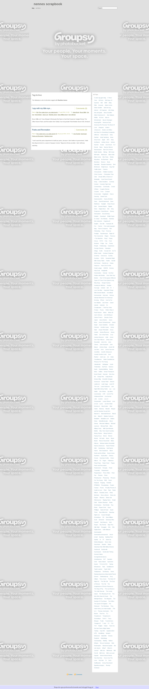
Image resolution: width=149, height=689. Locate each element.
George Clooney (98, 248)
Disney (112, 211)
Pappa (113, 463)
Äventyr (108, 665)
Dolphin (96, 216)
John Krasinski (104, 344)
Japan (96, 320)
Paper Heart (105, 463)
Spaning (101, 537)
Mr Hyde (102, 438)
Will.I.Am (102, 650)
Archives (38, 8)
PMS (105, 480)
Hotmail (105, 273)
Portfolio (109, 482)
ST (103, 539)
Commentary (98, 186)
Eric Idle (102, 223)
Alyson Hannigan (107, 120)
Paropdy (105, 468)
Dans (95, 201)
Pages (104, 460)
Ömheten (96, 667)
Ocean (96, 458)
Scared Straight (105, 515)
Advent (96, 110)
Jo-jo (111, 334)
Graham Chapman (108, 253)
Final (103, 231)
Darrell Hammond (104, 201)
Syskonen (110, 561)
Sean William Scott (63, 114)
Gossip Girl (107, 251)
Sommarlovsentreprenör (101, 534)
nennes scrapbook (48, 4)
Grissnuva (104, 255)
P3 (100, 460)
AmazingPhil (97, 122)
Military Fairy (97, 428)
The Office (111, 601)
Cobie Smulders (103, 181)
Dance (112, 194)
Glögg (96, 251)
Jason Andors (103, 320)
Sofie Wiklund (106, 529)
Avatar (102, 144)
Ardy (112, 139)
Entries (70, 674)
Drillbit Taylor (110, 216)
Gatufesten (111, 246)
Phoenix (100, 475)
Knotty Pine (101, 376)
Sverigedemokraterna (100, 557)
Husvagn (96, 287)
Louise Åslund (107, 401)
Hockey (111, 268)
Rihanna (102, 497)
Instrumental (97, 295)
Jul (108, 357)
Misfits (96, 431)
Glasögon (108, 248)
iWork (105, 312)
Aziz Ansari (84, 133)
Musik (96, 441)
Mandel (107, 408)
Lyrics (101, 403)
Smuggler (104, 527)
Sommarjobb (97, 532)
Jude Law (102, 357)
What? (104, 648)
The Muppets (108, 598)
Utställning (101, 633)
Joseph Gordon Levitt (100, 354)
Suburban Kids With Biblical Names (104, 547)
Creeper (107, 191)
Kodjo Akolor (109, 376)
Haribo (108, 260)
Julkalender (97, 364)
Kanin (95, 369)
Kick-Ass (111, 374)
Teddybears (97, 571)
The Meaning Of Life (105, 593)
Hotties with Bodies (99, 275)
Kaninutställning (103, 369)
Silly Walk (97, 527)
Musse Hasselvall (104, 441)
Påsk (105, 490)
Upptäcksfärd (110, 630)
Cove (101, 191)
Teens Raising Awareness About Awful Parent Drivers (105, 574)
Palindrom (110, 460)
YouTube (101, 660)
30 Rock (101, 100)
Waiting (105, 640)
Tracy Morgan (72, 114)
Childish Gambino (108, 172)
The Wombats (105, 606)
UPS (95, 633)
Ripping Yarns (107, 500)
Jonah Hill (111, 347)
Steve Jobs (108, 542)
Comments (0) (81, 108)
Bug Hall (112, 167)
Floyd (105, 238)
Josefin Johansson (106, 352)
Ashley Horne (105, 142)
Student (104, 544)
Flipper (106, 236)
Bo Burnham (104, 159)
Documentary (106, 214)
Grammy (96, 255)
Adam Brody (76, 112)
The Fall (103, 584)
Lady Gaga (105, 384)
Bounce (103, 162)
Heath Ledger (98, 268)
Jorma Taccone (109, 349)
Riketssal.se (97, 500)
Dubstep (111, 218)
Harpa (111, 263)
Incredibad (110, 292)
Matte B (100, 416)
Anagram (101, 127)
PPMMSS (97, 485)
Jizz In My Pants (104, 334)
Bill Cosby (111, 152)
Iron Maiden (97, 302)
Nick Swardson (103, 450)
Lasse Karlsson (105, 386)
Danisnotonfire (98, 199)
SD (103, 517)
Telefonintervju (104, 576)
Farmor (100, 226)
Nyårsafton (104, 455)
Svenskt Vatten (98, 554)
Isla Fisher (105, 302)
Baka (101, 147)
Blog (33, 8)
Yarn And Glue (98, 658)
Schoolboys (97, 517)
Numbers (96, 455)
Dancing (96, 196)
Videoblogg (104, 638)
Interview (105, 295)
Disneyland (97, 214)
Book (111, 159)
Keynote (105, 374)
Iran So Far (109, 300)
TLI (107, 613)
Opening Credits (104, 458)
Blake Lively (97, 157)
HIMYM (105, 268)
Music (112, 438)
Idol (108, 287)
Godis (101, 251)
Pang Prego (97, 463)
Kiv (95, 376)
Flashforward (104, 233)
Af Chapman (103, 110)
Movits (96, 438)
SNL (109, 527)
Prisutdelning (104, 485)
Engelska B (107, 221)
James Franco (98, 317)
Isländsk (102, 305)
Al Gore (101, 117)
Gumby (110, 255)
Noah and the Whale (100, 453)
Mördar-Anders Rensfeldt (107, 443)
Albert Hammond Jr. (99, 115)
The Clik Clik (104, 581)
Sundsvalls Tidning (108, 552)
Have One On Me (106, 265)
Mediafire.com (105, 418)
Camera (105, 169)
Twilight (100, 626)
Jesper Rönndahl (103, 329)
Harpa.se (96, 265)
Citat (95, 176)
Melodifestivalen (103, 421)
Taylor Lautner (98, 569)
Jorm (102, 349)
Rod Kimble (106, 505)
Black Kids (111, 154)
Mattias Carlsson (108, 416)
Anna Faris (97, 139)
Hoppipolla (104, 270)
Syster (96, 564)
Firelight (96, 233)
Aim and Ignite (98, 112)
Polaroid (96, 482)
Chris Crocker (98, 174)
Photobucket (97, 478)
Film (37, 112)
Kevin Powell (97, 374)
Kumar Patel (105, 381)
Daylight (103, 204)
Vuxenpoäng (97, 640)
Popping (102, 482)
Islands (96, 305)
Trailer (102, 621)
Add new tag (107, 107)
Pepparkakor (98, 473)
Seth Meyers (103, 522)
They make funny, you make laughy (48, 112)
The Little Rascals (99, 591)
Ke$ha (100, 371)
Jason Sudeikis (103, 324)
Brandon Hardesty (106, 164)
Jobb (106, 337)
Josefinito (97, 352)
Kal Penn (104, 366)
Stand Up (108, 539)
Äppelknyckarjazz (99, 665)
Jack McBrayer (108, 315)
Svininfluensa (98, 559)
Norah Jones (111, 453)
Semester (101, 520)
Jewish (96, 332)
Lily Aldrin (110, 391)
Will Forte (102, 653)
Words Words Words (106, 655)
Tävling (96, 630)
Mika (111, 426)
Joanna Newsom (99, 337)
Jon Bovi (96, 349)
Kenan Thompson (109, 371)
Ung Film (102, 630)
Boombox (97, 162)
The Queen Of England (100, 603)
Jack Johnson (98, 315)
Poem (110, 480)
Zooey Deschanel (107, 663)
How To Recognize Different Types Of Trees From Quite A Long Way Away (105, 280)
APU (108, 139)
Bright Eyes (104, 167)
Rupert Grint (102, 507)
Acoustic (100, 105)
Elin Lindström (98, 221)
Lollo (95, 399)
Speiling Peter (109, 537)
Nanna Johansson (99, 445)
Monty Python (98, 433)
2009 (105, 102)
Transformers (109, 621)
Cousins (96, 191)
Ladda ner (97, 384)
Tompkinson (97, 616)
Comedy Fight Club (105, 184)
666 (102, 102)
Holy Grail (97, 270)
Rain (109, 490)
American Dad (107, 122)
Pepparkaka (105, 470)
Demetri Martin (102, 206)
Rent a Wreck (105, 495)
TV (56, 133)
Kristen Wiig (97, 379)
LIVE (104, 394)
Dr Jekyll (96, 218)
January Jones (108, 317)
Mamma (101, 408)
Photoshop (106, 478)
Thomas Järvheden (103, 611)
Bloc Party (105, 157)
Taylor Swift (107, 569)
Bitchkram (104, 154)
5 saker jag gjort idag (100, 97)
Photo (105, 475)
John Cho (104, 342)
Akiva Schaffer (108, 112)
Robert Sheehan (103, 502)
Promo (102, 487)
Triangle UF (97, 623)
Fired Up (108, 231)
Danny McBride (108, 199)
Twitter (106, 626)
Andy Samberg (104, 137)
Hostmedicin (97, 273)
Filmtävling (97, 231)
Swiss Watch (102, 561)
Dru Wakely (104, 218)
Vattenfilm (104, 635)
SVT (104, 559)
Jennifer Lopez (104, 327)
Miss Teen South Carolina (106, 431)
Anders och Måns (107, 130)
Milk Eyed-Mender (108, 428)
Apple (103, 139)
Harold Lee (105, 263)
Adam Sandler (98, 107)
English (96, 223)
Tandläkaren (110, 566)
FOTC (101, 241)
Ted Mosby (106, 571)
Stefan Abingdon (98, 542)
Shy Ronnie (103, 524)
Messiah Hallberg (104, 423)
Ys (106, 660)
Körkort (112, 381)
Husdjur (109, 285)
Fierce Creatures (103, 228)
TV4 (95, 626)
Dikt (108, 209)
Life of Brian (102, 391)
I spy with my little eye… (42, 108)
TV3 (112, 623)
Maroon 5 (97, 413)
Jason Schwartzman (104, 322)
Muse (107, 438)
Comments (79, 674)
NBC (95, 448)
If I (111, 287)
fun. (106, 243)
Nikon (111, 450)
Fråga (102, 243)
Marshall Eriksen (106, 413)
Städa (109, 544)
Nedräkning (101, 448)
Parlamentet (97, 468)
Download (103, 216)
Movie (105, 436)
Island (111, 302)
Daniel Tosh (103, 196)
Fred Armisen (38, 114)
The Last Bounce (109, 589)
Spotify (96, 539)
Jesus (111, 329)
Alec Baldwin (110, 115)
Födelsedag (103, 246)
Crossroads (97, 194)
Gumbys (96, 258)
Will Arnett (109, 650)
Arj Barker (97, 142)
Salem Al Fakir (104, 510)
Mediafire (96, 418)
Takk (103, 566)
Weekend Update (107, 645)
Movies (110, 436)
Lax (110, 389)
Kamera (111, 366)
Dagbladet (105, 194)
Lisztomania (97, 394)
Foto (106, 241)
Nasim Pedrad (110, 445)
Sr (100, 539)
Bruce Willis (83, 112)
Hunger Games (106, 283)
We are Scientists (105, 643)
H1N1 (102, 258)
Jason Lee (45, 114)
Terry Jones (103, 579)
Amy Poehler (76, 133)
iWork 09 (110, 312)
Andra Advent (104, 135)
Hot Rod (111, 273)
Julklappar (105, 364)
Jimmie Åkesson (104, 332)
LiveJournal (108, 396)
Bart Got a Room (108, 149)
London (100, 399)
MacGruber (105, 406)
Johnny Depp (103, 347)
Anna (111, 137)
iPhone (102, 300)
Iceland (103, 287)
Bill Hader (97, 154)
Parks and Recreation (41, 130)
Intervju (112, 295)
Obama (111, 455)
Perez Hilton (106, 473)
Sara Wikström (103, 512)
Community (106, 186)
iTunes (102, 310)
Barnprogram (98, 149)
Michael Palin (104, 426)
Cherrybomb (97, 172)
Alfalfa (96, 117)
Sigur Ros (110, 524)
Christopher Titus (109, 174)
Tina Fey (102, 613)
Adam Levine (108, 105)
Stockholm (97, 544)
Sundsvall (97, 549)
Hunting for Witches (99, 285)
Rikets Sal (109, 497)
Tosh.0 (104, 618)
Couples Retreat (104, 189)
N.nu (97, 687)
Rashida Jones (53, 114)
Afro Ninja (111, 110)
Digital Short (102, 209)
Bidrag (105, 152)
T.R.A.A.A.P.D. (104, 564)
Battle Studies (98, 152)
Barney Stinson (108, 147)
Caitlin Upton (97, 169)
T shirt (104, 623)
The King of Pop (98, 589)
